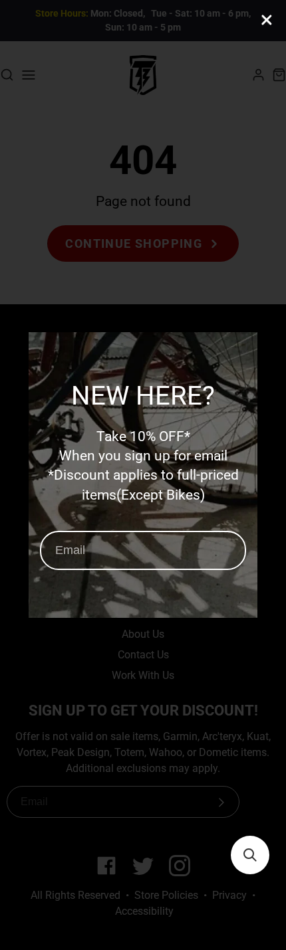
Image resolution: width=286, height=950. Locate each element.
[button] (250, 855)
